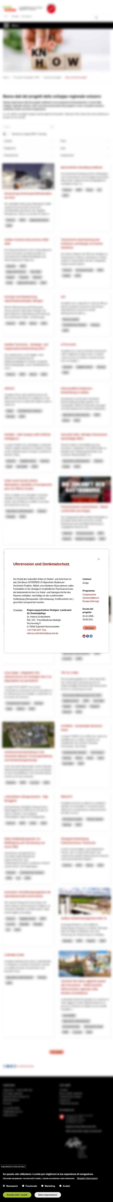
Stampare (89, 628)
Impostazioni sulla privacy (13, 1166)
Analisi (66, 1186)
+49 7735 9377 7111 (36, 630)
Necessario (12, 1186)
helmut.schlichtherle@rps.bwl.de (42, 633)
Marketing (50, 1186)
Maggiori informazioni (87, 1178)
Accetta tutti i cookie (17, 1195)
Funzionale (31, 1186)
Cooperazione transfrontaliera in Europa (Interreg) (91, 597)
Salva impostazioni (47, 1195)
